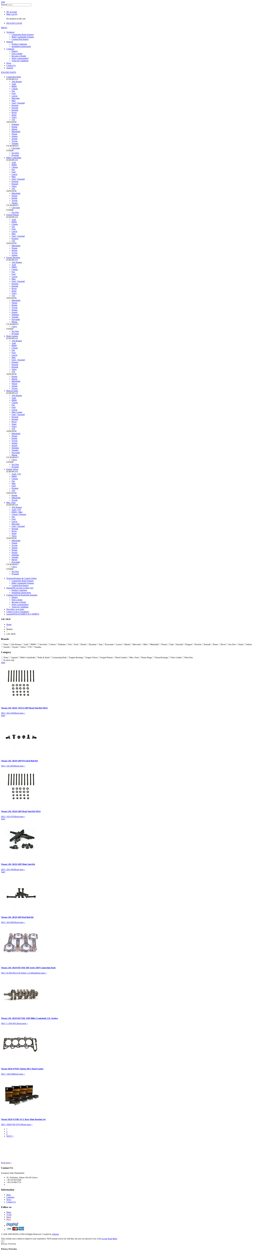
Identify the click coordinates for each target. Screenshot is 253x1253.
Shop (8, 1195)
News (8, 63)
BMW (14, 86)
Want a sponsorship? (20, 58)
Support (9, 42)
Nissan (14, 134)
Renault (15, 110)
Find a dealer (17, 53)
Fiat (13, 91)
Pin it (8, 1219)
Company (10, 49)
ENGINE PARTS (8, 72)
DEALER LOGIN (14, 23)
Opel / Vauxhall (18, 103)
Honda (14, 127)
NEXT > (10, 1136)
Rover (14, 112)
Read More (112, 1239)
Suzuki (14, 139)
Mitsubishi (16, 131)
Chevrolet (16, 148)
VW (13, 120)
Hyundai (15, 155)
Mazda (14, 129)
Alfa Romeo (17, 81)
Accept (104, 1239)
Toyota (14, 141)
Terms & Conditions (20, 61)
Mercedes (16, 98)
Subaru (15, 136)
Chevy (14, 326)
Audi (14, 84)
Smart (14, 115)
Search (4, 5)
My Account (11, 12)
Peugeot (15, 105)
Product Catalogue (19, 44)
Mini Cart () (11, 14)
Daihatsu (15, 124)
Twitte (9, 1214)
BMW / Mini (17, 512)
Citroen (15, 89)
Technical (10, 32)
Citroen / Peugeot (19, 514)
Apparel (9, 68)
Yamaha (15, 143)
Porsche (15, 108)
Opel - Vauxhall (18, 360)
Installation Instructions (21, 46)
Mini (14, 100)
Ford (14, 93)
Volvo (14, 117)
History (15, 51)
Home (8, 624)
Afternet (55, 1234)
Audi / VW (16, 474)
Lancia (14, 96)
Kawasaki (16, 319)
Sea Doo (15, 153)
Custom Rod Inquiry (20, 39)
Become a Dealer (19, 56)
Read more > (19, 713)
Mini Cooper (17, 412)
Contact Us (11, 65)
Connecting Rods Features (23, 34)
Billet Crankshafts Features (23, 37)
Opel (14, 486)
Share (8, 1212)
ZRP (3, 2)
